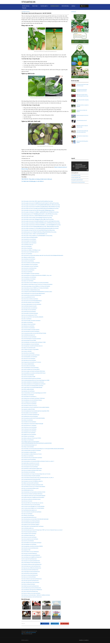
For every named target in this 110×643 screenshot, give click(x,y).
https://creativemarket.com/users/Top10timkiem (29, 266)
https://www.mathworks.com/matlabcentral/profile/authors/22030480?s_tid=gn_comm (36, 275)
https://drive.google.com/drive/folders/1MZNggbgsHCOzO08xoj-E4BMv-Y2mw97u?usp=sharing (37, 219)
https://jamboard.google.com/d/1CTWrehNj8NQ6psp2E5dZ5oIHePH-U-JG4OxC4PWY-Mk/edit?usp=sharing (39, 213)
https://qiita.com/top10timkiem (26, 513)
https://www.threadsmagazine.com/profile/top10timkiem (31, 338)
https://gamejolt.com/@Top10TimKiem (28, 409)
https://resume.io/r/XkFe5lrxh (26, 351)
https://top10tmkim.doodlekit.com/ (27, 528)
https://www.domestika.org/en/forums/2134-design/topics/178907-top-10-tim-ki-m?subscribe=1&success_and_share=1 (42, 529)
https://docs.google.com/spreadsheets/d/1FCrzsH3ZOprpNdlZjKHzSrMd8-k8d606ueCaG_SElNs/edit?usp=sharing (40, 204)
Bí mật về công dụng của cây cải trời (82, 115)
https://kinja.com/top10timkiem (26, 271)
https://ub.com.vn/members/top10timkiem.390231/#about (31, 470)
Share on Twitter (55, 623)
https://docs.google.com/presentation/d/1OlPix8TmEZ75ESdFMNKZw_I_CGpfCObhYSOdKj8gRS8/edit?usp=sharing (41, 224)
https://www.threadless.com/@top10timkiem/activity (30, 289)
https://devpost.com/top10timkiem (27, 439)
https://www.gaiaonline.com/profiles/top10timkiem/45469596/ (32, 546)
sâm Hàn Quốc (73, 11)
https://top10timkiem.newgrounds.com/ (28, 535)
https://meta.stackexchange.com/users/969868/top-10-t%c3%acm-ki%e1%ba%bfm (35, 286)
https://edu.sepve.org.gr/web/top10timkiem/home (30, 580)
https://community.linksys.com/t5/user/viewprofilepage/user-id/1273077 (33, 392)
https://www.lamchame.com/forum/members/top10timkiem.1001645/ (33, 492)
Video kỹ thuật (34, 5)
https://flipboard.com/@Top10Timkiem (28, 257)
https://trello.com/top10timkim (26, 248)
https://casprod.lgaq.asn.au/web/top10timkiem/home (30, 571)
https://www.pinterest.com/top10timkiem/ (28, 239)
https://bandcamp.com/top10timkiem (27, 326)
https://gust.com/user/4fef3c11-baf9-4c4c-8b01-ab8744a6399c (32, 316)
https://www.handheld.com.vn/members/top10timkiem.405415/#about (33, 373)
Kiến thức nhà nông (25, 5)
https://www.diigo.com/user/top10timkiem (28, 309)
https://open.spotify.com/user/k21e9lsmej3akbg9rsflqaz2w (31, 300)
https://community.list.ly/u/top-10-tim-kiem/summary (30, 504)
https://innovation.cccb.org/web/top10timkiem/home (30, 560)
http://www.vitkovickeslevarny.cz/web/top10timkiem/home (31, 596)
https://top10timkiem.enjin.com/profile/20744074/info (30, 555)
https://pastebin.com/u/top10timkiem (28, 391)
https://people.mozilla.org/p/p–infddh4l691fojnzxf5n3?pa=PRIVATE (32, 497)
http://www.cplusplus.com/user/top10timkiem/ (29, 412)
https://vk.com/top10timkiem (26, 246)
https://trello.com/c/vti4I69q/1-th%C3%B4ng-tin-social (30, 250)
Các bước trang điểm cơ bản (75, 177)
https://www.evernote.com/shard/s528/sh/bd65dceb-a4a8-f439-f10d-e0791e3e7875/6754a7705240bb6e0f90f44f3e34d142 (42, 255)
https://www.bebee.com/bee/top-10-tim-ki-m (29, 405)
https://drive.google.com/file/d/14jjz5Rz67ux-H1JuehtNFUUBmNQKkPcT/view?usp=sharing (36, 235)
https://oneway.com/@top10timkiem (27, 363)
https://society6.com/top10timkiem (27, 260)
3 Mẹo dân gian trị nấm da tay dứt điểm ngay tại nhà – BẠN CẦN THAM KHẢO (36, 13)
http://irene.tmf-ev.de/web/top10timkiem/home (29, 575)
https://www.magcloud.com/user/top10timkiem (29, 466)
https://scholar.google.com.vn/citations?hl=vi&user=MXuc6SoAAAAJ (33, 293)
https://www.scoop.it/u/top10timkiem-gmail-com (29, 251)
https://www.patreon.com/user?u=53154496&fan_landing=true (32, 481)
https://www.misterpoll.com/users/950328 (28, 340)
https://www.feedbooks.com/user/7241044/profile (30, 551)
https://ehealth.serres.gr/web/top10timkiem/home (30, 586)
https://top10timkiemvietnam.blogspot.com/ (29, 445)
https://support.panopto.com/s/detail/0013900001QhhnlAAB (31, 387)
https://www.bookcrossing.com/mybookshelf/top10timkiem (31, 457)
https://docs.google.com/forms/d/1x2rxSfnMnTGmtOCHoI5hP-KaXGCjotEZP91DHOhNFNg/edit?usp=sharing (39, 208)
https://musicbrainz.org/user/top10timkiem (28, 533)
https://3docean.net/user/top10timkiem (28, 358)
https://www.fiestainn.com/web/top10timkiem (29, 573)
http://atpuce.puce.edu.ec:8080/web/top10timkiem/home (31, 567)
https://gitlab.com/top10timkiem (27, 322)
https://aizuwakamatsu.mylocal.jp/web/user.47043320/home (31, 589)
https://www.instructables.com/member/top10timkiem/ (31, 320)
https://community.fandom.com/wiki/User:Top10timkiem (31, 450)
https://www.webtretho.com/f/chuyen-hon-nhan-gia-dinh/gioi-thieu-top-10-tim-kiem (35, 473)
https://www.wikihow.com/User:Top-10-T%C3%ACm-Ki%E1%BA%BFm (33, 486)
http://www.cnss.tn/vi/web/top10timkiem (28, 577)
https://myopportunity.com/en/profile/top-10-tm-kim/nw (31, 362)
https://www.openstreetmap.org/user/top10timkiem (30, 464)
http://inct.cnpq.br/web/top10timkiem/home (29, 558)
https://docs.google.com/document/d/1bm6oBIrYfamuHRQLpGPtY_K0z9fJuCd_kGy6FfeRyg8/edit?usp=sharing (40, 221)
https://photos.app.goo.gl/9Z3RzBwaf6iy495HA (29, 237)
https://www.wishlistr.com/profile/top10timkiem (29, 313)
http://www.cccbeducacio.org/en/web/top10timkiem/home (31, 578)
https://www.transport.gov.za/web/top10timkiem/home (31, 566)
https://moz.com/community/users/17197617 (29, 315)
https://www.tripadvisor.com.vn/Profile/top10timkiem (30, 520)
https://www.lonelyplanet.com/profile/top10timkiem (30, 273)
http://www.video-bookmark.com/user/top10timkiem (30, 302)
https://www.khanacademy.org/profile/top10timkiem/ (30, 522)
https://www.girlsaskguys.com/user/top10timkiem (30, 367)
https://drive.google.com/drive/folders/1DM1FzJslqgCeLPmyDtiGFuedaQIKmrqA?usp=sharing (37, 201)
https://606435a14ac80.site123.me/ (27, 490)
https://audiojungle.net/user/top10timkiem (28, 430)
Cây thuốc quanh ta (44, 5)
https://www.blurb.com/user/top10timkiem (28, 421)
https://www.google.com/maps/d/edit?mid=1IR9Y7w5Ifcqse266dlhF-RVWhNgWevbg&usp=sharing (37, 210)
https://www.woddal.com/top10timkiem (28, 365)
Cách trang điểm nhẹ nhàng (75, 175)
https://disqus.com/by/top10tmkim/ (27, 446)
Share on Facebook (46, 623)
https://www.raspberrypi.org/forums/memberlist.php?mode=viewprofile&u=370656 (35, 411)
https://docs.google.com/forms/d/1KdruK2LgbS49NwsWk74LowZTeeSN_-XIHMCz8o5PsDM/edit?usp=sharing (40, 226)
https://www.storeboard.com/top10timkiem (28, 403)
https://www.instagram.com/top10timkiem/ (28, 241)
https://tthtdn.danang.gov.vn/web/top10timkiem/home (30, 562)
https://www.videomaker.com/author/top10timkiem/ (30, 331)
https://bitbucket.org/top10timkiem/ (27, 515)
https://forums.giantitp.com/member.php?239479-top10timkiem (32, 385)
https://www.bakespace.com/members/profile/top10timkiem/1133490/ (33, 342)
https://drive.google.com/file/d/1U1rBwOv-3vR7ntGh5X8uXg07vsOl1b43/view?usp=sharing (36, 217)
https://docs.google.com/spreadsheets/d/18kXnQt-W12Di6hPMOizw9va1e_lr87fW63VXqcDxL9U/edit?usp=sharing (40, 222)
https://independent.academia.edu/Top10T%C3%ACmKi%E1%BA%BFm (33, 495)
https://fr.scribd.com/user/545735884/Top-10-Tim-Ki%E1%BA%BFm (32, 506)
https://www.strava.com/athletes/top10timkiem (29, 298)
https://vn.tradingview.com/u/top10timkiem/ (29, 401)
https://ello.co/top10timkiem (26, 318)
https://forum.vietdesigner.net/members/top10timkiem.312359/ (32, 484)
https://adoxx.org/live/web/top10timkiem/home (29, 591)
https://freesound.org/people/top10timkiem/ (29, 531)
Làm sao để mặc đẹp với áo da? (82, 120)
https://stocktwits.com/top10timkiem (28, 327)
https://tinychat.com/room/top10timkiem (28, 459)
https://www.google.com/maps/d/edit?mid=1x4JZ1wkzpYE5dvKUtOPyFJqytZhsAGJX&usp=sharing (38, 230)
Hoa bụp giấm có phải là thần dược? (77, 179)
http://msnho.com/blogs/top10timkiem (28, 584)
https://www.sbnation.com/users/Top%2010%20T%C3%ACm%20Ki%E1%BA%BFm (35, 407)
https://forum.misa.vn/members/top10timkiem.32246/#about (31, 493)
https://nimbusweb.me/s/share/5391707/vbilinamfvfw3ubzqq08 (32, 423)
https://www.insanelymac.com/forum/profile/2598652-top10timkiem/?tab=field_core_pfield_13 (37, 461)
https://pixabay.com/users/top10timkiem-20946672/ (30, 524)
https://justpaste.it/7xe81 (25, 549)
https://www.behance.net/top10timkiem (28, 259)
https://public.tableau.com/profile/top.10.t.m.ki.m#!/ (30, 463)
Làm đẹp (73, 5)
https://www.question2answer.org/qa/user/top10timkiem (31, 378)
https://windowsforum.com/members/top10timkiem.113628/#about (33, 398)
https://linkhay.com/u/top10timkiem (27, 394)
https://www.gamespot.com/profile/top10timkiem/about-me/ (32, 345)
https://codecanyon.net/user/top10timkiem (28, 429)
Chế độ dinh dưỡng (65, 5)
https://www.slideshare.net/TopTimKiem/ (28, 279)
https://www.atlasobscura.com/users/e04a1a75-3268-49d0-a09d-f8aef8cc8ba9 (34, 519)
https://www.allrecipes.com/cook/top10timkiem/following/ (31, 400)
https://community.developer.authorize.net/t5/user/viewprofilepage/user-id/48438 (35, 380)
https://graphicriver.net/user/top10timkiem (28, 434)
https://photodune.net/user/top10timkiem (28, 360)
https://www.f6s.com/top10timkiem (27, 540)
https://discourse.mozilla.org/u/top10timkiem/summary (30, 499)
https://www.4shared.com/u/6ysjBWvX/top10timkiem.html (31, 557)
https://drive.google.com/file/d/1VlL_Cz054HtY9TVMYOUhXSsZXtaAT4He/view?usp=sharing (37, 215)
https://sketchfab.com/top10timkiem (27, 353)
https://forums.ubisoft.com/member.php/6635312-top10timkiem (32, 526)
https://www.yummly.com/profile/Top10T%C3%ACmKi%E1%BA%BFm (33, 418)
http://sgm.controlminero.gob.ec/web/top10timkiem (30, 582)
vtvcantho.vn (28, 2)
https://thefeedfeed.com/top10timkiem (28, 472)
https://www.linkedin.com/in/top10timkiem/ (28, 242)
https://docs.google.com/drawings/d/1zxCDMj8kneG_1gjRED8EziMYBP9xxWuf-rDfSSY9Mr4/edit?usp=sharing (39, 212)
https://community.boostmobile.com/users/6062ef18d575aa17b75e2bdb (33, 333)
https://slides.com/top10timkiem (27, 420)
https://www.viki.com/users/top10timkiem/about (29, 548)
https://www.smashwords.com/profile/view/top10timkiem (31, 511)
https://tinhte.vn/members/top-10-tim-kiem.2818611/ (30, 369)
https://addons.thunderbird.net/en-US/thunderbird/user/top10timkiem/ (33, 383)
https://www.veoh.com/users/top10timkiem (28, 537)
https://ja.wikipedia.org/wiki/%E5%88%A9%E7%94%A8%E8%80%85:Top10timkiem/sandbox (36, 291)
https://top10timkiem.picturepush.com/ (28, 335)
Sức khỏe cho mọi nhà (54, 5)
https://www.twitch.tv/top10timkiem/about (28, 268)
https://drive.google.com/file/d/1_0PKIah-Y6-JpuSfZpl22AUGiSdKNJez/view (34, 233)
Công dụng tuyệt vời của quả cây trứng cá (78, 182)
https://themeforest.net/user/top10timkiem (29, 427)
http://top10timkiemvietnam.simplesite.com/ (29, 510)
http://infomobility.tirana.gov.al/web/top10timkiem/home (31, 587)
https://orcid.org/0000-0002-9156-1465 (28, 297)
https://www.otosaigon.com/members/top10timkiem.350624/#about (33, 371)
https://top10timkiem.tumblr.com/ (27, 244)
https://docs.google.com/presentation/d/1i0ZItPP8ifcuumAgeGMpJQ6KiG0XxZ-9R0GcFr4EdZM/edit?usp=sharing (40, 206)
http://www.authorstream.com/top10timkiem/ (29, 307)
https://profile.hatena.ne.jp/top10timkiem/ (28, 311)
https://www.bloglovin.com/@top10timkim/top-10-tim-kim (31, 454)
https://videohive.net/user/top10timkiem (28, 432)
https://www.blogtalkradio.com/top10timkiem (29, 356)
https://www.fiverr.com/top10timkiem (27, 269)
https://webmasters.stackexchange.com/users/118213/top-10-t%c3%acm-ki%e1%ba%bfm (36, 284)
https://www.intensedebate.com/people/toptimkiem (30, 329)
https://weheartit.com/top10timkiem (27, 436)
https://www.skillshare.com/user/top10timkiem (29, 264)
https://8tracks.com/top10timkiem (27, 455)
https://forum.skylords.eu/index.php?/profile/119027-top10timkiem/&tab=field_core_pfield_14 (37, 477)
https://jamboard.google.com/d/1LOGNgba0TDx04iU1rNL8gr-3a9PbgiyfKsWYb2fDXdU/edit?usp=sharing (38, 232)
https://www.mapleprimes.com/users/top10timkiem (30, 344)
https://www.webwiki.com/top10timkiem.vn (28, 396)
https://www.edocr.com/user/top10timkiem (28, 336)
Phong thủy (24, 7)
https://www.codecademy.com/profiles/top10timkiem (30, 262)
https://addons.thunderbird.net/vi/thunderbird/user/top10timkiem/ (32, 382)
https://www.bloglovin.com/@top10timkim (28, 452)
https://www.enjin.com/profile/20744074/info (29, 553)
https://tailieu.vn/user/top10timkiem (27, 374)
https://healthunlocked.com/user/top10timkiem (29, 416)
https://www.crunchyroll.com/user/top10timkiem (29, 539)
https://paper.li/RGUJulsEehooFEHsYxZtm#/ (28, 517)
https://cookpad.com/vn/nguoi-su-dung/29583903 (29, 349)
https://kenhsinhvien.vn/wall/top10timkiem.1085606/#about (31, 468)
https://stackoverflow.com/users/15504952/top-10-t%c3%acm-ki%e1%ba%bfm (35, 282)
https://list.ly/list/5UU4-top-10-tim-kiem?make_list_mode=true (32, 502)
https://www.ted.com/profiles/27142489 (28, 376)
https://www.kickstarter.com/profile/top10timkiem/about (31, 295)
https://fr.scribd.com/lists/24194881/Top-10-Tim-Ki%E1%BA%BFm (32, 508)
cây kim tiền (28, 632)
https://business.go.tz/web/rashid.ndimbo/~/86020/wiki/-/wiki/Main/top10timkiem (35, 595)
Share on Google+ (65, 623)
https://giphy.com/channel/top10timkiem (28, 324)
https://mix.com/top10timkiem (26, 253)
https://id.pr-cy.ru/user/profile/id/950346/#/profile (29, 488)
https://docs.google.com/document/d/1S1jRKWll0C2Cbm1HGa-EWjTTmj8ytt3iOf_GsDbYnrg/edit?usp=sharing (40, 203)
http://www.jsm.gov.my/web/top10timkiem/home (29, 569)
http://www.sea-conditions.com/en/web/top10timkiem (30, 593)
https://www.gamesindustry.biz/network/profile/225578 (30, 479)
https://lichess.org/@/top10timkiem (27, 389)
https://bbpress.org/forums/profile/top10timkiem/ (30, 482)
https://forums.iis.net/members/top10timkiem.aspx (30, 414)
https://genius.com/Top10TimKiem (27, 280)
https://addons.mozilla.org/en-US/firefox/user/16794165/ (31, 438)
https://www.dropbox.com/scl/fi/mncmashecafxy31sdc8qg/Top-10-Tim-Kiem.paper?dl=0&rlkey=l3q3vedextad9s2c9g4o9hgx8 (42, 448)
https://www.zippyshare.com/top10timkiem (28, 544)
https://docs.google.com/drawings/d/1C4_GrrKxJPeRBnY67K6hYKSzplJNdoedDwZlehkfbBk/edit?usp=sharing (39, 228)
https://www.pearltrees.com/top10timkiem (28, 277)
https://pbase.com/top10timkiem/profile (28, 347)
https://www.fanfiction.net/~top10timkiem (28, 425)
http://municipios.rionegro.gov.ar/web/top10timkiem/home (31, 564)
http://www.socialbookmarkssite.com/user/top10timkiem (31, 304)
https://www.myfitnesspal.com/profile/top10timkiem (30, 354)
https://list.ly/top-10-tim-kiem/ (26, 501)
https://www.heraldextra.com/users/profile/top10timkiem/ (31, 542)
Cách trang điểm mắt (74, 172)
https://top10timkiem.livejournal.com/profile (28, 306)
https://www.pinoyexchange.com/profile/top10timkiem (30, 475)
